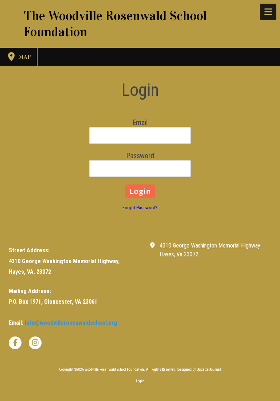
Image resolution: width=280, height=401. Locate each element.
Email (140, 122)
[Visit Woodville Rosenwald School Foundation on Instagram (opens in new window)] (35, 342)
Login (140, 381)
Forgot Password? (140, 207)
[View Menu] (268, 12)
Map (24, 56)
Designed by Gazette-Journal (199, 369)
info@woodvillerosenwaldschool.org (71, 322)
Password (140, 155)
